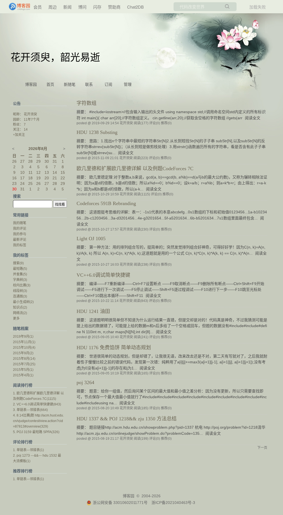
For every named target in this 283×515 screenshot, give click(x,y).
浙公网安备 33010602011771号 (120, 502)
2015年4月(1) (23, 375)
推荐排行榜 (22, 471)
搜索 (18, 263)
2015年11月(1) (24, 342)
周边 (52, 7)
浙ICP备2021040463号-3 (173, 502)
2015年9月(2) (23, 353)
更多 (16, 318)
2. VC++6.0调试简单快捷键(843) (37, 404)
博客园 (31, 84)
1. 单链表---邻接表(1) (28, 450)
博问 (82, 7)
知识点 (20, 307)
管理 (128, 84)
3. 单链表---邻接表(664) (30, 410)
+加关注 (19, 135)
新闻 (67, 7)
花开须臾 (30, 114)
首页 (50, 84)
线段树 (20, 291)
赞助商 (114, 7)
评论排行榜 (22, 442)
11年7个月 (32, 119)
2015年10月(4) (24, 348)
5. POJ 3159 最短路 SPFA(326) (36, 432)
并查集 (20, 274)
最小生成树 (23, 302)
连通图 (20, 296)
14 (26, 129)
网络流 (20, 313)
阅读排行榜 (22, 385)
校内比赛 (21, 285)
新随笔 (69, 84)
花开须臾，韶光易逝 (55, 57)
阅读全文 (252, 118)
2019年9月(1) (23, 336)
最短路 (20, 269)
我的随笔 (19, 223)
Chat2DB (135, 7)
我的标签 (19, 245)
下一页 (262, 448)
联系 (89, 84)
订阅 (108, 84)
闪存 (97, 7)
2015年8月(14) (24, 359)
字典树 (20, 280)
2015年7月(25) (24, 364)
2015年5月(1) (23, 370)
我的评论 (19, 229)
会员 (37, 7)
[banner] (20, 7)
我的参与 (19, 234)
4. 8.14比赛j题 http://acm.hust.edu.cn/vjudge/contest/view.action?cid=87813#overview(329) (38, 420)
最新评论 (19, 240)
